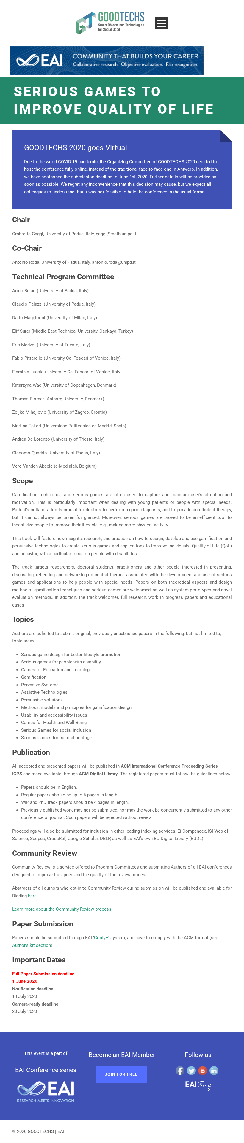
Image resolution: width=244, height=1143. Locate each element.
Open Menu (161, 23)
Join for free (121, 1074)
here (32, 895)
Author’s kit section (31, 945)
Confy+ (101, 937)
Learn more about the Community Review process (61, 909)
